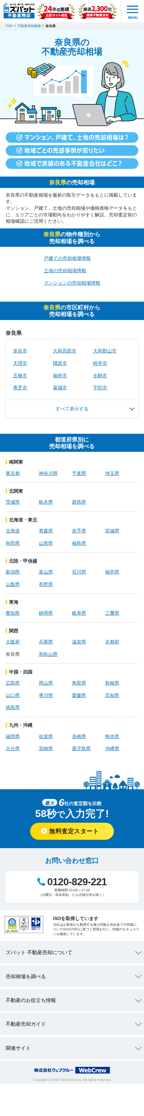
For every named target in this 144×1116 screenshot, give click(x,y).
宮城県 (112, 530)
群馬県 (79, 502)
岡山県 (46, 683)
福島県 (79, 543)
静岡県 (46, 613)
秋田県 (13, 543)
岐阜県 (79, 613)
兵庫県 (46, 641)
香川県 (46, 695)
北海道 (13, 530)
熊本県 (112, 736)
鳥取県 (79, 683)
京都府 (112, 641)
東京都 (13, 473)
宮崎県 (46, 748)
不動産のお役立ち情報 (31, 1000)
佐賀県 (46, 736)
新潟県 (13, 572)
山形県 (46, 543)
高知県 (112, 695)
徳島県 (13, 707)
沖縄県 (112, 748)
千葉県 (79, 473)
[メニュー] (132, 11)
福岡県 (13, 736)
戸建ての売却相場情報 (67, 258)
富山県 (46, 572)
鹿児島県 (81, 748)
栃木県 (46, 502)
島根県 (112, 683)
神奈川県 (48, 473)
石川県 (79, 572)
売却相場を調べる (26, 976)
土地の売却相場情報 (65, 270)
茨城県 (13, 502)
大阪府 (13, 641)
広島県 (13, 683)
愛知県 (13, 613)
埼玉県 (112, 473)
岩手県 (79, 530)
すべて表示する (72, 408)
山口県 (13, 695)
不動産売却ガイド (26, 1024)
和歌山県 (48, 654)
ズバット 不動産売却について (39, 952)
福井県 (112, 572)
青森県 (46, 530)
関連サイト (18, 1048)
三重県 (112, 613)
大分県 (13, 748)
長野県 (46, 584)
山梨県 (13, 584)
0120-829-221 (77, 882)
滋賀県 (79, 641)
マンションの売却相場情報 (72, 283)
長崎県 (79, 736)
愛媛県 (79, 695)
